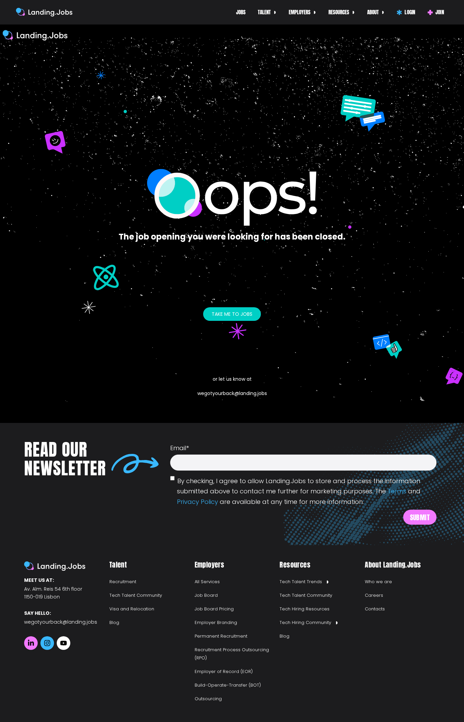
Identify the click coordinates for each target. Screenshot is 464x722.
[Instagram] (47, 643)
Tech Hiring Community (305, 622)
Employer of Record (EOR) (224, 671)
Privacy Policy (197, 501)
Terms (397, 491)
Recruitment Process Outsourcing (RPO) (232, 653)
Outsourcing (208, 698)
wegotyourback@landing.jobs (232, 393)
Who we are (378, 581)
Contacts (375, 609)
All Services (207, 581)
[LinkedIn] (31, 643)
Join (439, 12)
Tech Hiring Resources (304, 609)
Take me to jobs (232, 314)
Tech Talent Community (135, 595)
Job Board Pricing (214, 609)
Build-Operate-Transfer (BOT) (228, 685)
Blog (114, 622)
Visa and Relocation (131, 609)
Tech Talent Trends (301, 581)
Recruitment (122, 581)
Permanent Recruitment (221, 636)
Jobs (241, 12)
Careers (374, 595)
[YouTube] (63, 643)
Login (410, 12)
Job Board (206, 595)
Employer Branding (216, 622)
